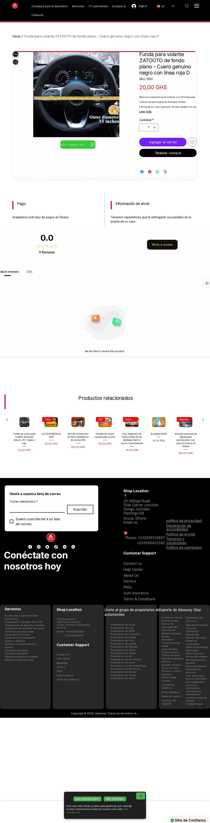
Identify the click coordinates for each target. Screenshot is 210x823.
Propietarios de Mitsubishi (125, 668)
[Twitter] (47, 547)
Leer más (145, 111)
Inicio (16, 36)
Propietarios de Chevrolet (125, 634)
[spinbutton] (148, 127)
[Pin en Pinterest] (149, 171)
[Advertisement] (105, 770)
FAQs (60, 671)
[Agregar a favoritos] (192, 142)
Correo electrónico (24, 501)
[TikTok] (56, 547)
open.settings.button (87, 798)
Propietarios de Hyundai (124, 646)
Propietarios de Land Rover (126, 659)
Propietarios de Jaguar (123, 653)
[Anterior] (7, 419)
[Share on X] (165, 171)
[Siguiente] (203, 419)
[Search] (186, 6)
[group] (105, 440)
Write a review (162, 244)
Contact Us (63, 654)
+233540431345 (74, 635)
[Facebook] (30, 547)
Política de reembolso (184, 548)
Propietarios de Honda (123, 643)
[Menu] (196, 6)
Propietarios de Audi (122, 627)
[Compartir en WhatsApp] (157, 171)
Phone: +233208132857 (70, 631)
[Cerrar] (140, 795)
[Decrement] (142, 127)
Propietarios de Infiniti (123, 650)
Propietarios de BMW (123, 631)
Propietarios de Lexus (123, 662)
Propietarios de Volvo (123, 678)
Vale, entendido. (115, 798)
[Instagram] (39, 547)
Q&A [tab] (29, 271)
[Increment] (155, 127)
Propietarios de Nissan (123, 671)
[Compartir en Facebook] (141, 171)
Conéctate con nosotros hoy (36, 560)
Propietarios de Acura (123, 624)
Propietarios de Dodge (123, 637)
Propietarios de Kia (121, 656)
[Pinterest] (73, 547)
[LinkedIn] (64, 547)
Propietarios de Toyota (123, 675)
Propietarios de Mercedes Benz (128, 665)
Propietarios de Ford (122, 640)
